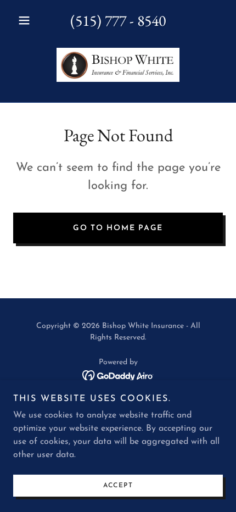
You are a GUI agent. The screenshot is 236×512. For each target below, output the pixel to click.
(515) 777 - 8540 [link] (118, 20)
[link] (118, 64)
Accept (118, 485)
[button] (28, 20)
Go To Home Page (118, 228)
